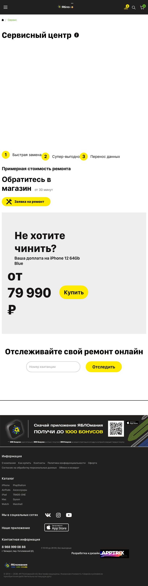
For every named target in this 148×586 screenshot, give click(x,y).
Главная (3, 20)
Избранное (126, 7)
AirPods (6, 490)
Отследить (103, 366)
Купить (74, 292)
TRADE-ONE (19, 494)
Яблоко (66, 7)
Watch (5, 504)
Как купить (24, 463)
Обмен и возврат (69, 467)
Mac (4, 499)
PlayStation (19, 485)
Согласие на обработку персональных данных (29, 467)
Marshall (18, 504)
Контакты (39, 463)
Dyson (16, 499)
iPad (4, 494)
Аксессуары (20, 490)
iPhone (6, 485)
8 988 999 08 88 (14, 547)
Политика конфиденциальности (67, 463)
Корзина (142, 7)
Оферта (92, 463)
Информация (76, 35)
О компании (9, 463)
